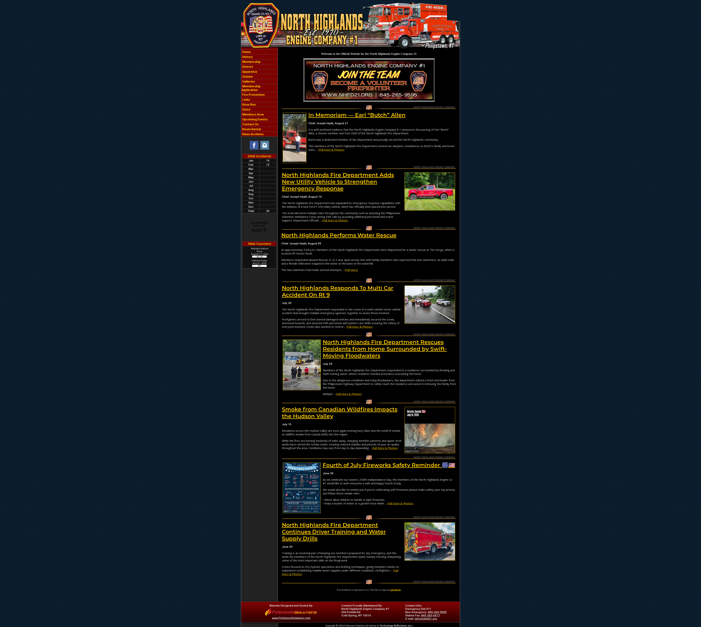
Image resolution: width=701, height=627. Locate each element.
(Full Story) (351, 270)
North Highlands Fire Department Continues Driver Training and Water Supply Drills (334, 532)
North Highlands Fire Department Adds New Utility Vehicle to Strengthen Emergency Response (338, 182)
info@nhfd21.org (426, 618)
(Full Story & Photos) (331, 149)
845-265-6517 (430, 615)
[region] (259, 93)
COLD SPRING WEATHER (259, 227)
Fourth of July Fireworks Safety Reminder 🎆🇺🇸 (389, 465)
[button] (259, 62)
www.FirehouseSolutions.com (291, 618)
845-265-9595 (437, 612)
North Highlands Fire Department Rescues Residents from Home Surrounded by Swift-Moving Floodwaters (385, 349)
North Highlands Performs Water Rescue (339, 235)
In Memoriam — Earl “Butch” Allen (357, 115)
